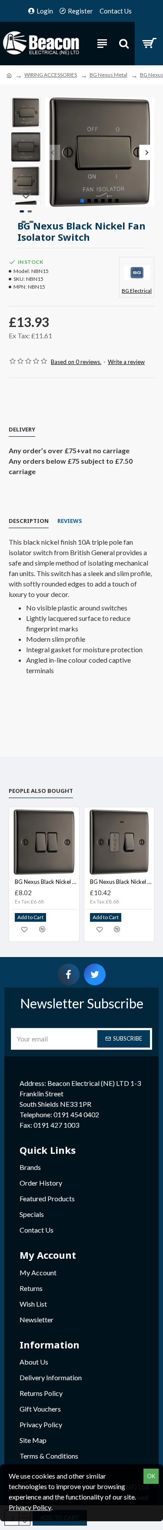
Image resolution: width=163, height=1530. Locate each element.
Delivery (22, 429)
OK (151, 1476)
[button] (52, 152)
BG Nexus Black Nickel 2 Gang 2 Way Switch (46, 881)
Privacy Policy (30, 1507)
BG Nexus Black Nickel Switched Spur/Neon (121, 881)
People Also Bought (41, 791)
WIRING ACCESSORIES (50, 74)
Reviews (69, 521)
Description (29, 521)
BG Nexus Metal (108, 74)
